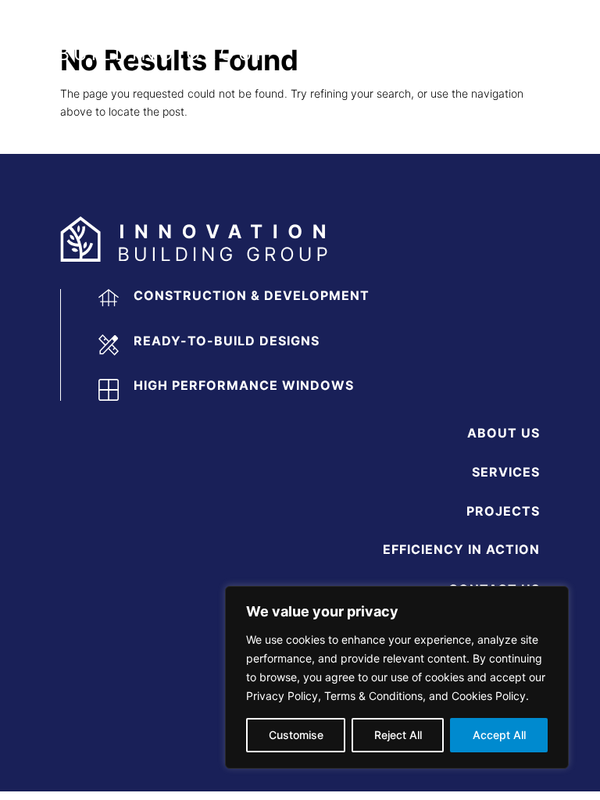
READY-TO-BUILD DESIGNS (227, 340)
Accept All (499, 734)
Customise (296, 734)
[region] (397, 677)
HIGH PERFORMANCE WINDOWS (244, 385)
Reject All (398, 734)
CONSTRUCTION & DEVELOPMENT (252, 295)
